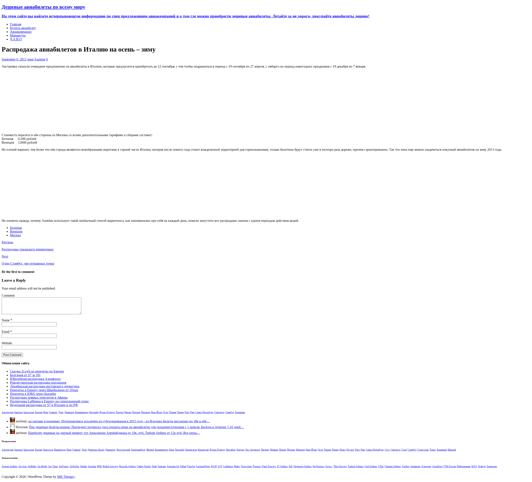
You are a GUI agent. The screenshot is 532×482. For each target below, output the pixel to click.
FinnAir (191, 466)
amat (30, 59)
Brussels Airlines (127, 466)
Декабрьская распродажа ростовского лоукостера (44, 386)
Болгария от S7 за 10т (25, 375)
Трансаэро (491, 466)
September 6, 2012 (14, 59)
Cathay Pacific (144, 466)
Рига (187, 412)
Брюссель (48, 449)
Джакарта (69, 412)
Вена (45, 412)
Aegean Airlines (9, 466)
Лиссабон (230, 449)
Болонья (16, 227)
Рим (192, 412)
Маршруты (18, 35)
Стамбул (229, 412)
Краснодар (203, 449)
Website (7, 343)
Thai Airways (340, 466)
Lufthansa (228, 466)
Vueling (405, 466)
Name (6, 320)
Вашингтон (60, 449)
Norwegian (246, 466)
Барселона (28, 412)
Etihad (183, 466)
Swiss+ (329, 466)
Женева (150, 449)
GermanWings (203, 466)
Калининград (82, 412)
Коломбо (94, 412)
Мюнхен (145, 412)
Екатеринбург (138, 449)
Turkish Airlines (356, 466)
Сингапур (219, 412)
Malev (237, 466)
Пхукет (350, 449)
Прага (342, 449)
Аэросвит (426, 466)
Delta (154, 466)
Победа (482, 466)
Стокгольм (423, 449)
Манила (274, 449)
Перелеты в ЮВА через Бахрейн (33, 394)
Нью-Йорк (156, 412)
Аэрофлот (437, 466)
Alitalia (83, 466)
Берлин (38, 412)
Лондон (119, 412)
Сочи (404, 449)
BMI (99, 466)
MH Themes (65, 476)
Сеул (387, 449)
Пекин (180, 412)
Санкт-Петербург (204, 412)
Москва (15, 235)
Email (6, 331)
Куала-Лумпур (107, 412)
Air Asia (22, 466)
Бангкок (18, 412)
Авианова (415, 466)
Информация (463, 466)
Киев (171, 449)
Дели (60, 412)
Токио (433, 449)
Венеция (16, 231)
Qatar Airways (269, 466)
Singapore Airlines (302, 466)
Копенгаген (191, 449)
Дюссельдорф (123, 449)
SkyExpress (318, 466)
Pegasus (257, 466)
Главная (15, 24)
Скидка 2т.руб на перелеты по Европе (37, 371)
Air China (53, 466)
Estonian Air (173, 466)
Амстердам (8, 412)
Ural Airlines (371, 466)
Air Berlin (42, 466)
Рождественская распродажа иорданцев (38, 382)
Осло (165, 412)
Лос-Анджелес (252, 449)
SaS (291, 466)
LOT (220, 466)
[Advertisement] (266, 101)
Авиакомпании (21, 31)
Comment (8, 295)
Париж (172, 412)
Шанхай (452, 449)
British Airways (110, 466)
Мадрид (265, 449)
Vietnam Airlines (392, 466)
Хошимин (240, 412)
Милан (127, 412)
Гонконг (53, 412)
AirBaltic (31, 466)
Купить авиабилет (23, 28)
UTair (381, 466)
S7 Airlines (282, 466)
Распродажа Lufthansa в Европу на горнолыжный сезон (49, 401)
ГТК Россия (449, 466)
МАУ (474, 466)
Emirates (162, 466)
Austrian (39, 59)
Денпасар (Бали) (95, 449)
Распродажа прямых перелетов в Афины (39, 397)
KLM (214, 466)
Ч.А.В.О (16, 39)
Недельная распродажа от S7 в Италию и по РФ (44, 405)
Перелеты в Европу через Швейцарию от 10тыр (44, 390)
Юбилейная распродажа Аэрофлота (35, 379)
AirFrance (64, 466)
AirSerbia (74, 466)
